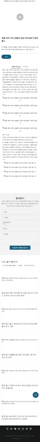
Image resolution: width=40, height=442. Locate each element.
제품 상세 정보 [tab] (16, 66)
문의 (6, 57)
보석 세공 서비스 (29, 265)
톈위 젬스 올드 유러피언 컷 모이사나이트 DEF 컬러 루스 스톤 (20, 325)
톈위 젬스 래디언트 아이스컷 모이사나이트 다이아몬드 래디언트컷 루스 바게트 (19, 417)
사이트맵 (26, 438)
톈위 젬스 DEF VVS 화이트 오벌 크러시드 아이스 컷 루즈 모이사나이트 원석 (20, 294)
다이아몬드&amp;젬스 (9, 265)
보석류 (20, 265)
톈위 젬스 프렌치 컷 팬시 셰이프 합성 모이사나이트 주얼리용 (20, 386)
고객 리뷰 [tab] (25, 66)
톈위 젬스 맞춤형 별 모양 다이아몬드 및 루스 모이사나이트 (19, 356)
